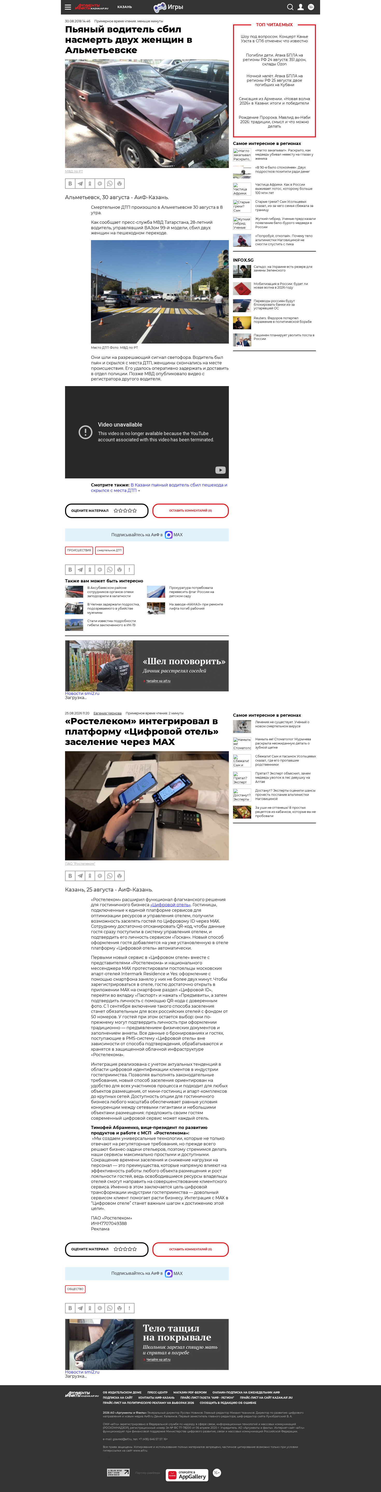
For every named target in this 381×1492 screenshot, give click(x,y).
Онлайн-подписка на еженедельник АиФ (246, 1392)
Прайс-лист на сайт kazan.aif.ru (266, 1397)
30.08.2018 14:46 (77, 21)
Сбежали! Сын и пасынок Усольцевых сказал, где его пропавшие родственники (285, 760)
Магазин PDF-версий (190, 1392)
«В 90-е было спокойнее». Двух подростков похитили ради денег (282, 169)
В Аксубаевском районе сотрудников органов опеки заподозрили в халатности (110, 592)
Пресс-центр (157, 1392)
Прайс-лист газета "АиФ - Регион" (207, 1397)
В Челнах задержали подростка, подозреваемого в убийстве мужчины (113, 608)
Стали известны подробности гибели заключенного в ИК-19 (111, 623)
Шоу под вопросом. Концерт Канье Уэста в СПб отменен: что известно (274, 38)
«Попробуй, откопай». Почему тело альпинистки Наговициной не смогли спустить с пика (284, 240)
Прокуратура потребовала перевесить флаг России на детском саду (191, 592)
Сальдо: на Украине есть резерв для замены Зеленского (283, 268)
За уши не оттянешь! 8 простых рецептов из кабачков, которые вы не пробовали (285, 812)
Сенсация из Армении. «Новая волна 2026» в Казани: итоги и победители (274, 101)
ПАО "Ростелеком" (80, 864)
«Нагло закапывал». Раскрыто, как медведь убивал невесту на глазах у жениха (284, 154)
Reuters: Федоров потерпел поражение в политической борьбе (283, 320)
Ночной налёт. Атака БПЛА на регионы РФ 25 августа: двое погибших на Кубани (274, 80)
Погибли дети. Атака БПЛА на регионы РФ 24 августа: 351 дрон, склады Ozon (274, 59)
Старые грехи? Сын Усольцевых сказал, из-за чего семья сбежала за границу (284, 206)
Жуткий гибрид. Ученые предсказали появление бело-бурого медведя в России (285, 223)
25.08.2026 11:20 (77, 713)
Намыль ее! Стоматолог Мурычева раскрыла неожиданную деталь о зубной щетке (283, 743)
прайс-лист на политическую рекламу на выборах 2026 (148, 1403)
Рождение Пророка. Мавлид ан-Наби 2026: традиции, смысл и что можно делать (275, 122)
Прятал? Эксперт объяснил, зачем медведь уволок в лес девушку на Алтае (283, 777)
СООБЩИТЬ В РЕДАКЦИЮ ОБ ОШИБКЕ (228, 1403)
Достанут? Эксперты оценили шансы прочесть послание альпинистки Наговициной (285, 795)
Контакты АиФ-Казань (156, 1397)
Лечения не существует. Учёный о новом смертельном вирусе (282, 724)
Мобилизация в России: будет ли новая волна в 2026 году (281, 285)
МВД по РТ (74, 171)
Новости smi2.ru (82, 693)
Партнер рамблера (147, 1472)
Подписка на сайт (117, 1397)
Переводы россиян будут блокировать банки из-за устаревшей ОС (274, 304)
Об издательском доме (122, 1392)
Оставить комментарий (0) (190, 510)
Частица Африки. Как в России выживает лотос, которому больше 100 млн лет (283, 189)
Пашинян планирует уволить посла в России (284, 337)
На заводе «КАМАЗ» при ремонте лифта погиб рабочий (196, 606)
